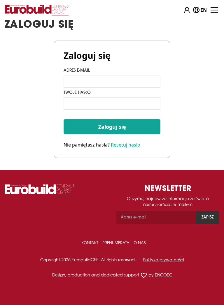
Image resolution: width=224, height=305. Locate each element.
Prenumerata (116, 243)
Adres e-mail (77, 70)
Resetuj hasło (125, 145)
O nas (140, 243)
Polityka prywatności (163, 260)
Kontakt (89, 243)
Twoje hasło (77, 93)
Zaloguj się (112, 126)
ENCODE (163, 275)
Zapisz (208, 217)
